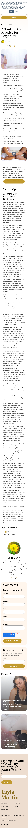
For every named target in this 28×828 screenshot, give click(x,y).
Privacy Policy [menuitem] (4, 820)
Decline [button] (16, 11)
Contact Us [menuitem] (4, 809)
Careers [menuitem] (17, 806)
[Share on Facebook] (9, 46)
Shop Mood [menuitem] (4, 806)
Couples (13, 534)
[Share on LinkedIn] (6, 46)
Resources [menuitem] (4, 803)
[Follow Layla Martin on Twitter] (15, 578)
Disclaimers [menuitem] (10, 820)
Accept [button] (11, 11)
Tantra (2, 24)
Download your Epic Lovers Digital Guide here (14, 181)
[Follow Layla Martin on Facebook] (12, 578)
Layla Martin (14, 557)
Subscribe (14, 17)
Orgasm (17, 531)
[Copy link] (15, 46)
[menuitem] (2, 824)
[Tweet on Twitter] (12, 46)
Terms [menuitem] (15, 820)
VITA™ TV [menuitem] (17, 803)
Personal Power (5, 534)
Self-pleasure (10, 531)
